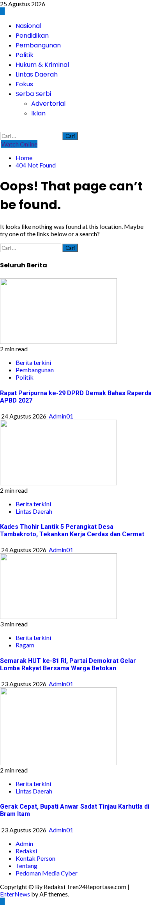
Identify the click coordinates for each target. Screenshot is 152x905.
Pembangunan (38, 45)
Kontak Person (35, 858)
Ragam (25, 645)
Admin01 (61, 416)
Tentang (26, 865)
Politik (25, 55)
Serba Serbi (33, 93)
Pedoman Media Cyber (47, 873)
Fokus (24, 84)
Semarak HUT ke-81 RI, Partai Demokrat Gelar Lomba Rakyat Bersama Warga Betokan (68, 664)
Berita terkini (33, 362)
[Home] (2, 11)
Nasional (28, 25)
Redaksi (26, 850)
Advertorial (48, 103)
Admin (24, 843)
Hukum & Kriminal (42, 64)
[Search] (2, 128)
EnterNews (15, 894)
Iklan (38, 113)
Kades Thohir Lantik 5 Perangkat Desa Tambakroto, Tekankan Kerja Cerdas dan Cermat (72, 530)
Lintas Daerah (37, 74)
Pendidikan (32, 35)
